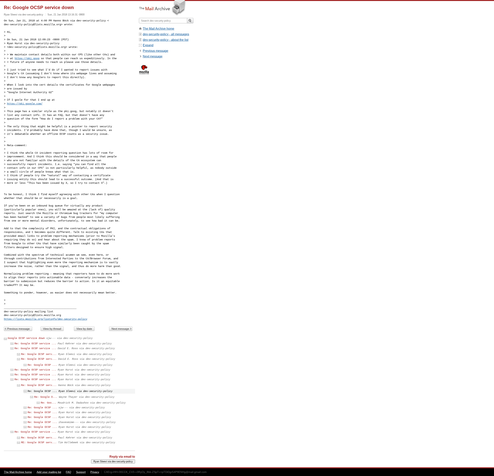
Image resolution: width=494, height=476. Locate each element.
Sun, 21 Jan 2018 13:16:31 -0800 (66, 14)
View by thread (52, 328)
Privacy (94, 471)
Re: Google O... (45, 396)
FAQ (68, 471)
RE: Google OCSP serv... (39, 442)
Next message (120, 328)
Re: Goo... (48, 402)
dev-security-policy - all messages (166, 34)
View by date (84, 328)
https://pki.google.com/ (24, 103)
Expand (148, 45)
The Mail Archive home (158, 28)
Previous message (18, 328)
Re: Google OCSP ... (42, 364)
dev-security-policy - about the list (165, 39)
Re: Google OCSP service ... (35, 343)
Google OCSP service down (26, 338)
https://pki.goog (27, 58)
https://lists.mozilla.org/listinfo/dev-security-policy (45, 319)
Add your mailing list (49, 471)
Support (81, 471)
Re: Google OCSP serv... (39, 354)
